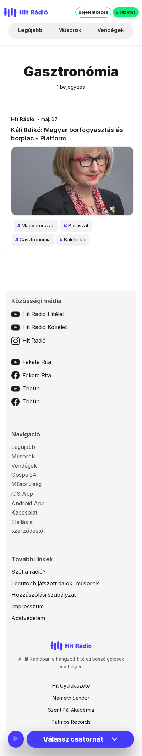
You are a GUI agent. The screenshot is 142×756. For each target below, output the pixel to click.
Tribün (31, 388)
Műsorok (69, 30)
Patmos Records (71, 722)
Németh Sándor (71, 698)
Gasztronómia (33, 239)
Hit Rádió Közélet (44, 327)
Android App (28, 503)
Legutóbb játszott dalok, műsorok (55, 583)
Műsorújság (26, 483)
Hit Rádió (22, 119)
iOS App (22, 493)
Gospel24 (24, 474)
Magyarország (36, 225)
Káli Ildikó (72, 239)
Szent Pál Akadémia (71, 710)
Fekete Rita (36, 361)
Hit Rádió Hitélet (43, 314)
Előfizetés (126, 12)
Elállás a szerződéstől (28, 526)
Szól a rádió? (28, 571)
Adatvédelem (28, 618)
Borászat (76, 225)
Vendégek (110, 30)
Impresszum (27, 606)
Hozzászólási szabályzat (43, 594)
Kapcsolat (24, 512)
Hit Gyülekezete (71, 686)
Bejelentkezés (93, 12)
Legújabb (30, 30)
